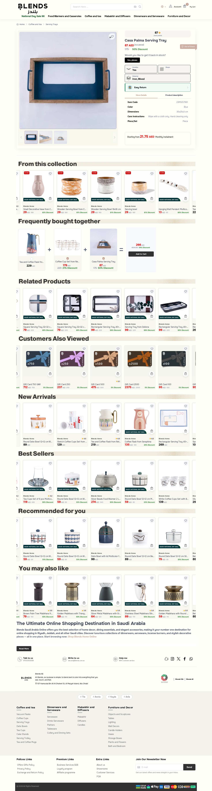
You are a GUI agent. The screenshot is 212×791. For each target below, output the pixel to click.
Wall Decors (113, 726)
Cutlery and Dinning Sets (58, 733)
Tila (83, 697)
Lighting (112, 722)
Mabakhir (82, 717)
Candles (81, 725)
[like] (16, 173)
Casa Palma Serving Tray (103, 261)
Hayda (113, 697)
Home (22, 24)
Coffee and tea (35, 24)
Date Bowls (22, 726)
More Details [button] (141, 95)
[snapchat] (166, 659)
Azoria (98, 697)
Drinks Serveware (55, 721)
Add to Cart (141, 254)
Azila (128, 697)
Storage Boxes (115, 738)
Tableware (52, 729)
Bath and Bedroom (116, 746)
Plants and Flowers (117, 742)
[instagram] (172, 659)
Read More (24, 648)
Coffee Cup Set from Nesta (67, 261)
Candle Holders (115, 730)
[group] (67, 137)
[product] (38, 185)
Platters (51, 725)
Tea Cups (21, 730)
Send (189, 767)
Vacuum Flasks (23, 714)
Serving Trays (52, 24)
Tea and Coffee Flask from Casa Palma (31, 262)
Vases (111, 734)
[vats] (164, 679)
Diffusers (82, 721)
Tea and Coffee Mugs (26, 742)
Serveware (52, 717)
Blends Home (28, 206)
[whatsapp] (191, 659)
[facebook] (184, 659)
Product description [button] (174, 95)
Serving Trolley (23, 738)
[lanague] (164, 7)
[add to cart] (16, 198)
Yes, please (132, 60)
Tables (111, 718)
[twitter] (178, 659)
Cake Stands (23, 734)
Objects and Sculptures (119, 714)
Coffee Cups (22, 718)
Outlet (27, 173)
